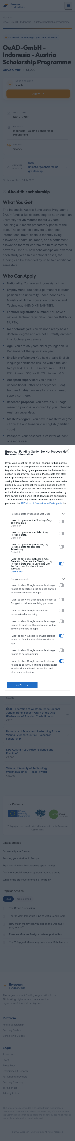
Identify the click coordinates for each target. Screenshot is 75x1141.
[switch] (61, 521)
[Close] (68, 452)
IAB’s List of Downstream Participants (41, 503)
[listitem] (37, 514)
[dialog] (37, 570)
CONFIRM (22, 685)
